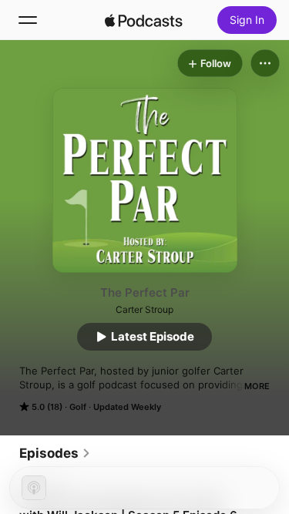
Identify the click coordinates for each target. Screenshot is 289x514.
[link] (55, 453)
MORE (257, 386)
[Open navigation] (28, 20)
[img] (144, 20)
